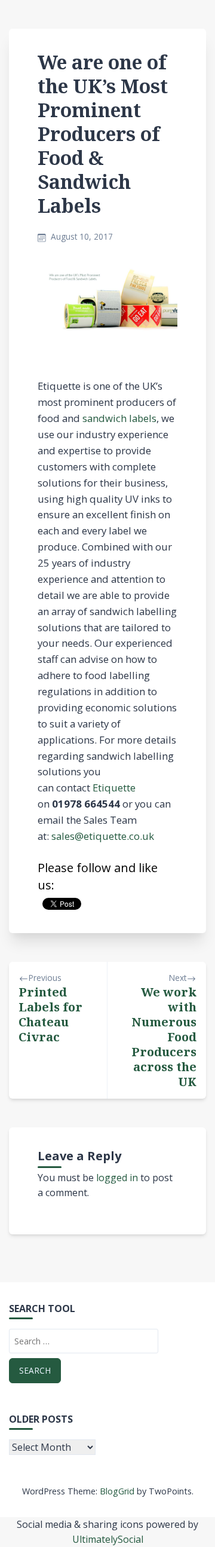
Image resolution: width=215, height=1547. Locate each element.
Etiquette (114, 787)
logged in (117, 1177)
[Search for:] (83, 1341)
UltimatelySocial (107, 1539)
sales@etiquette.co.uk (102, 836)
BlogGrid (117, 1491)
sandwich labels (119, 418)
